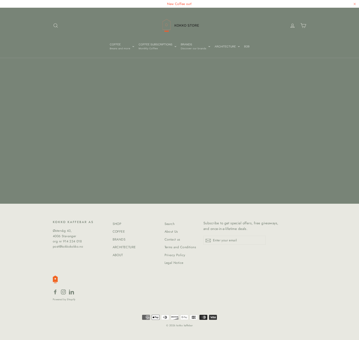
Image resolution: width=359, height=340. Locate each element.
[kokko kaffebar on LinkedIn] (71, 291)
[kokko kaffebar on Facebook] (55, 291)
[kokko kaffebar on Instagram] (63, 291)
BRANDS (119, 239)
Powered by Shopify (64, 299)
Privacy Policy (175, 255)
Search (170, 223)
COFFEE (119, 231)
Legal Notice (174, 262)
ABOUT (118, 255)
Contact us (172, 239)
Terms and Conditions (180, 247)
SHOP (117, 223)
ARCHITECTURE (124, 247)
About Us (171, 231)
